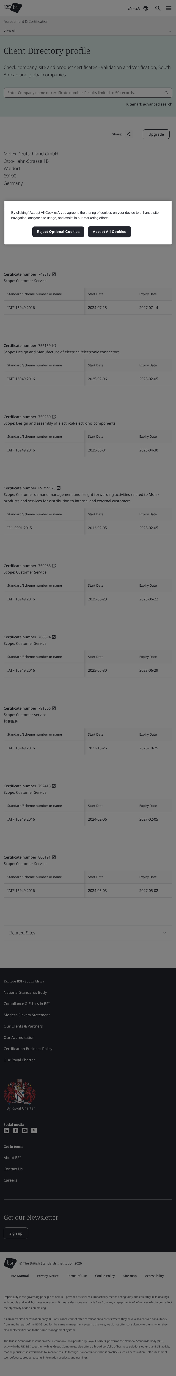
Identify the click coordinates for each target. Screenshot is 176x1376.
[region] (88, 222)
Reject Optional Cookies (58, 232)
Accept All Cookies (109, 232)
